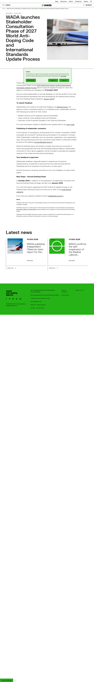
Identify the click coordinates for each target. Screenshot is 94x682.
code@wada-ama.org (55, 196)
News (56, 1)
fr (91, 1)
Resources (64, 1)
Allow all (64, 80)
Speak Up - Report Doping (38, 305)
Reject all (53, 80)
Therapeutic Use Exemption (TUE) (40, 298)
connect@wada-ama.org (43, 142)
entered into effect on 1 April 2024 (25, 209)
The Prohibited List (36, 301)
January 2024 (49, 99)
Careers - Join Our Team (37, 308)
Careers (86, 1)
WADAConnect (62, 107)
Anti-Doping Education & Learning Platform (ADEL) (45, 295)
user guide (70, 124)
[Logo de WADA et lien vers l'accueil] (46, 5)
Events (71, 1)
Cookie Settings (7, 680)
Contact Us (78, 1)
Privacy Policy (65, 295)
